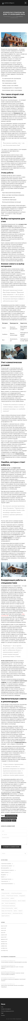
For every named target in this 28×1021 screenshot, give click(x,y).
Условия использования (6, 1009)
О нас (2, 1006)
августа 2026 (4, 925)
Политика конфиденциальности (7, 1011)
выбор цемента (5, 915)
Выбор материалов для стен (9, 80)
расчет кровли (21, 900)
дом (14, 820)
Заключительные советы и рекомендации (12, 90)
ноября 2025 (4, 946)
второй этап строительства (9, 818)
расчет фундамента (10, 903)
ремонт (20, 910)
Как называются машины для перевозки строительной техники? (13, 980)
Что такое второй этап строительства (11, 78)
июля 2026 (3, 928)
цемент (12, 898)
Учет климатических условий (9, 83)
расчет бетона (5, 898)
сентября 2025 (4, 950)
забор (15, 908)
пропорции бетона (17, 913)
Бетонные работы (6, 868)
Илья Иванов (19, 16)
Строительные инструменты (8, 870)
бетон (3, 895)
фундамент (22, 895)
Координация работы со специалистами (12, 87)
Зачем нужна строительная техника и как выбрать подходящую (12, 986)
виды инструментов (7, 910)
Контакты (3, 1015)
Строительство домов (7, 863)
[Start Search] (25, 853)
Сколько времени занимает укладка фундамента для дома (14, 962)
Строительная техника (7, 879)
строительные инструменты (9, 900)
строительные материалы (8, 905)
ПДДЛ (2, 1013)
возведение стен (6, 820)
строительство (5, 893)
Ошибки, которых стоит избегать (10, 85)
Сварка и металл (6, 872)
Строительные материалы (8, 883)
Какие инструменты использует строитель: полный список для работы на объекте (12, 973)
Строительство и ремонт (7, 865)
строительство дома (16, 893)
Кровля (3, 876)
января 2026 (4, 941)
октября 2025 (4, 948)
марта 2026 (3, 937)
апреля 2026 (4, 934)
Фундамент (4, 874)
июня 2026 (3, 930)
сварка (15, 910)
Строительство (5, 881)
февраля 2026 (4, 939)
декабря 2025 (4, 943)
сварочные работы (6, 913)
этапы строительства (11, 815)
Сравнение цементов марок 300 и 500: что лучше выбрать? (12, 967)
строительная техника (12, 895)
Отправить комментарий (11, 846)
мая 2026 (3, 932)
